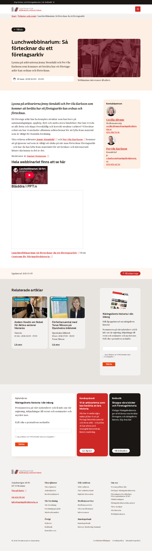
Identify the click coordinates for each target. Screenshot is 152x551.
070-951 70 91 (112, 132)
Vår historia (116, 510)
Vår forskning (50, 505)
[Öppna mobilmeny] (137, 9)
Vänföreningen (117, 499)
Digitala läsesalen (85, 494)
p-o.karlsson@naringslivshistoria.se (121, 158)
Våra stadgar (116, 507)
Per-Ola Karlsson (73, 139)
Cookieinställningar (101, 541)
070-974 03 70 (113, 164)
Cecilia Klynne (115, 119)
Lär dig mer (87, 450)
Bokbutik (48, 527)
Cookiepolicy (118, 541)
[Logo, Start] (26, 9)
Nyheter (48, 523)
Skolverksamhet (52, 512)
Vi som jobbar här (119, 487)
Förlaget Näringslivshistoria (123, 490)
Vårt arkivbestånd (85, 490)
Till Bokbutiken (121, 450)
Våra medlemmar (85, 509)
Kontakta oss (50, 531)
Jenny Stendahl (45, 139)
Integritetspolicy (133, 541)
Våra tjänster (50, 487)
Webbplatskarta (118, 514)
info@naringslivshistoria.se (25, 502)
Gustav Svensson (36, 155)
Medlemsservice (85, 505)
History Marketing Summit (89, 527)
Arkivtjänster (50, 490)
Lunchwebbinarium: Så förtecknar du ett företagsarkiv (44, 252)
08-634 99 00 (18, 497)
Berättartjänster (52, 494)
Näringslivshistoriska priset (123, 503)
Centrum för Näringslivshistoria (31, 256)
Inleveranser (83, 512)
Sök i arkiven (83, 487)
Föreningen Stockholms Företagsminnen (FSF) (121, 495)
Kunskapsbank (84, 523)
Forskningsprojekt (53, 509)
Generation (35, 540)
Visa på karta (18, 490)
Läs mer (18, 344)
